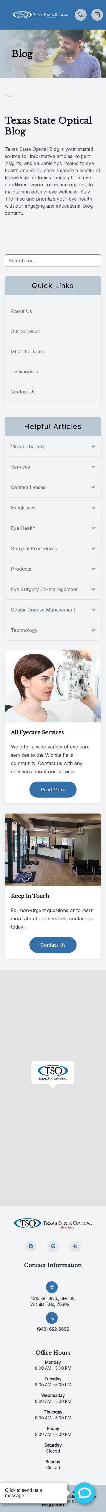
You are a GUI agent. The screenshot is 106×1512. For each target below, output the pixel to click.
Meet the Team (27, 351)
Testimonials (24, 372)
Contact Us (23, 392)
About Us (21, 311)
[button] (4, 14)
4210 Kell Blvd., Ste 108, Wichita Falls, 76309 (53, 1301)
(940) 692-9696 (53, 1329)
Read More (53, 790)
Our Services (25, 331)
